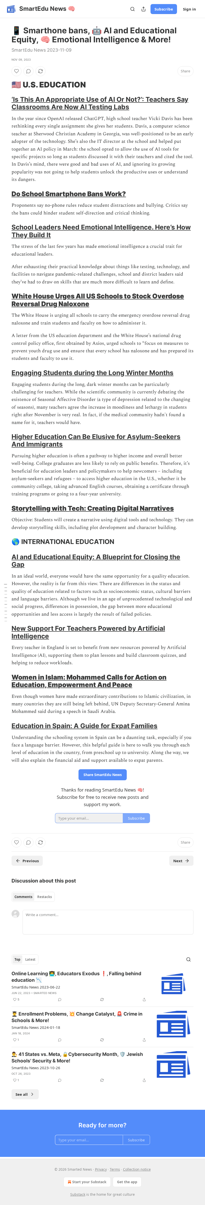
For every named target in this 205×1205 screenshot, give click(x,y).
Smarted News (45, 993)
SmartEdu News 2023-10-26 (36, 1067)
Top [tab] (17, 959)
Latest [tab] (30, 959)
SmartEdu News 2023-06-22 (36, 987)
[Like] (17, 71)
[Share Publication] (143, 9)
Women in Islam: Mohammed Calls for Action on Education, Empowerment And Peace (89, 681)
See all (22, 1094)
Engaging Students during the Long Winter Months (93, 373)
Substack (77, 1194)
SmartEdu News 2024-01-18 (36, 1027)
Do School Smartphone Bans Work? (69, 194)
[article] (103, 986)
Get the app (127, 1181)
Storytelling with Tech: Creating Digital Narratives (93, 508)
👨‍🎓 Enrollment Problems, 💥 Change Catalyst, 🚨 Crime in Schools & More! (77, 1017)
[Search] (133, 9)
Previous (30, 860)
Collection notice (137, 1169)
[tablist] (33, 897)
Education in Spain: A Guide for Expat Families (85, 726)
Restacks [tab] (44, 897)
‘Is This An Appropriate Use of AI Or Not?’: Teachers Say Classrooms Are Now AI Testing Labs (100, 103)
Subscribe (163, 9)
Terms (115, 1169)
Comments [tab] (23, 897)
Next (177, 860)
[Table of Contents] (5, 602)
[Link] (4, 85)
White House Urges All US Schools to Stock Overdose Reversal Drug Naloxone (98, 299)
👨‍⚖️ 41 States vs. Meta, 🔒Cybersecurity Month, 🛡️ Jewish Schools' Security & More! (77, 1057)
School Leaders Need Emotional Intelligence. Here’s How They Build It (101, 231)
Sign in (189, 9)
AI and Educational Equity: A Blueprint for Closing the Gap (96, 560)
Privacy (101, 1169)
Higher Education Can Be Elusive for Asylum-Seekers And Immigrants (96, 440)
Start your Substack (89, 1181)
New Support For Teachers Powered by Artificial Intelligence (88, 632)
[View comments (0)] (29, 71)
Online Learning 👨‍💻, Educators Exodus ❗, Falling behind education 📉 (76, 977)
